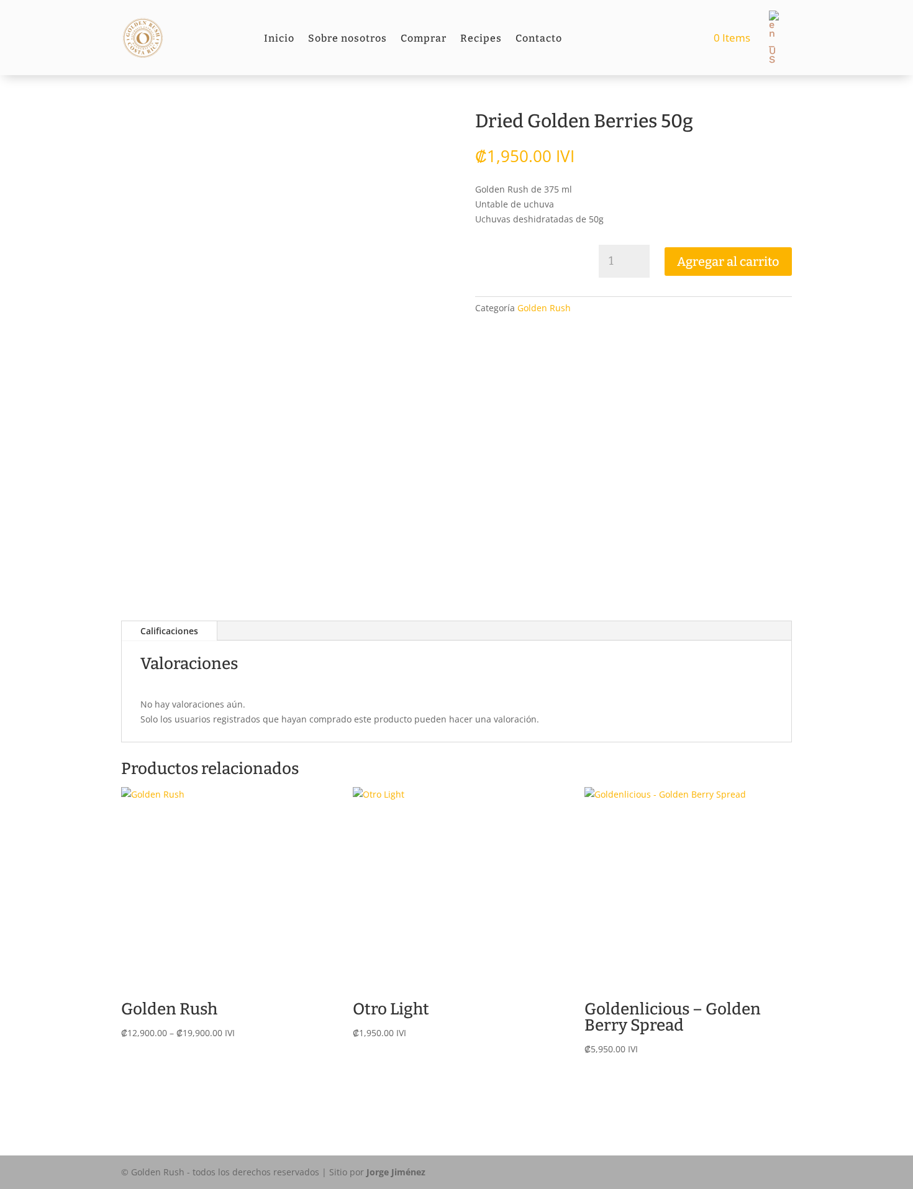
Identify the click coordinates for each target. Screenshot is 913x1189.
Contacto (539, 39)
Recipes (481, 39)
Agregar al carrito (728, 261)
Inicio (279, 39)
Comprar (424, 39)
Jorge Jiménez (395, 1172)
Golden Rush (544, 308)
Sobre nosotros (347, 39)
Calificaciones (169, 631)
